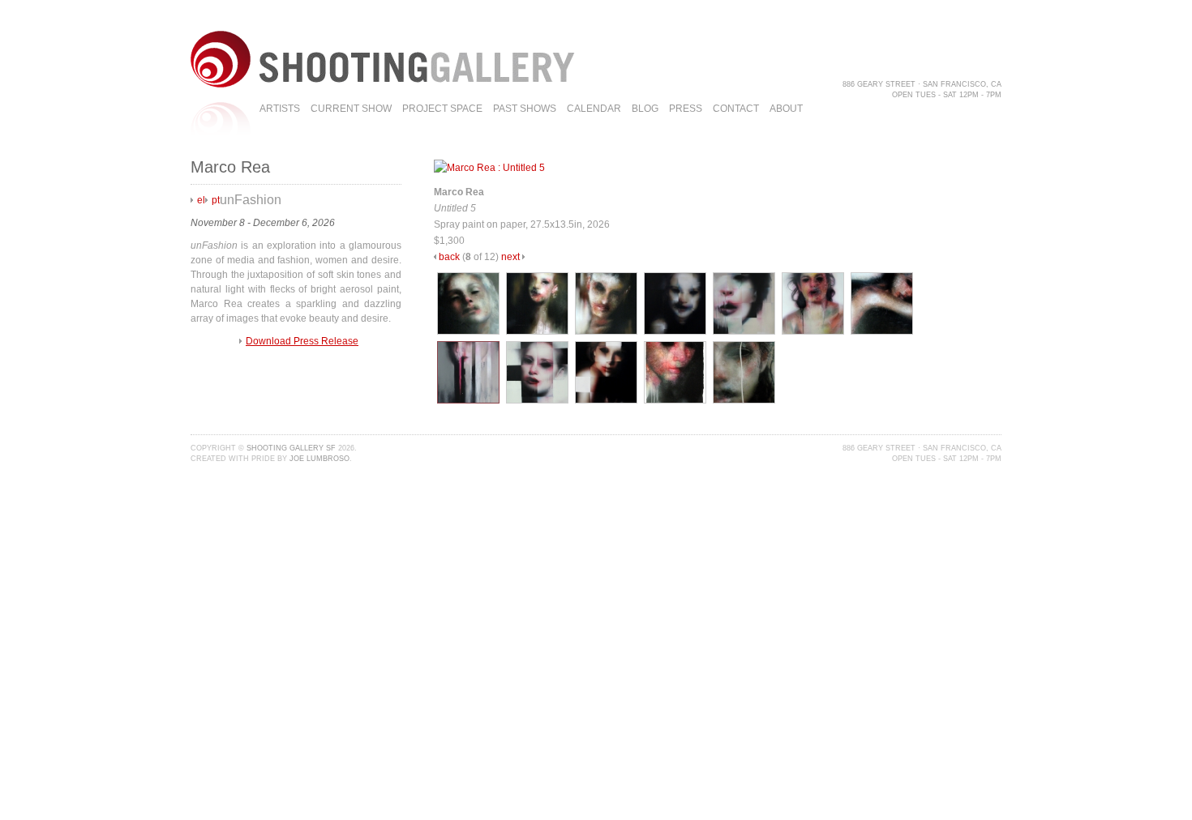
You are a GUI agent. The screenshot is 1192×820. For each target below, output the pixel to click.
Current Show (351, 108)
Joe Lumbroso (319, 459)
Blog (645, 108)
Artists (279, 108)
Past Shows (524, 108)
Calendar (594, 108)
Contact (736, 108)
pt (216, 200)
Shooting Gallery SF (291, 448)
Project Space (442, 108)
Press (685, 108)
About (786, 108)
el (201, 200)
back (449, 257)
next (510, 257)
